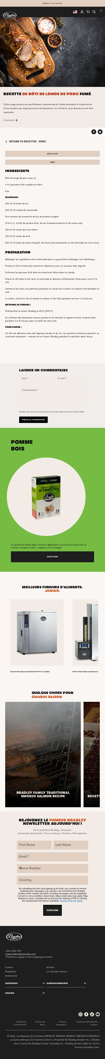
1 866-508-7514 (13, 951)
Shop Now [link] (52, 557)
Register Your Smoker (52, 3)
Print (52, 162)
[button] (94, 11)
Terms (79, 901)
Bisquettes (10, 971)
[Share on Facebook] (93, 131)
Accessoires (11, 976)
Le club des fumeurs (56, 971)
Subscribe (52, 910)
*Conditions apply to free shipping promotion (28, 957)
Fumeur (9, 967)
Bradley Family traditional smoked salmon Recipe (43, 794)
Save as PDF (52, 154)
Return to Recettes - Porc (27, 141)
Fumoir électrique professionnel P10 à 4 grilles (30, 672)
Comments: (10, 120)
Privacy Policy (67, 901)
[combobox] (23, 868)
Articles (50, 967)
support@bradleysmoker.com (20, 954)
